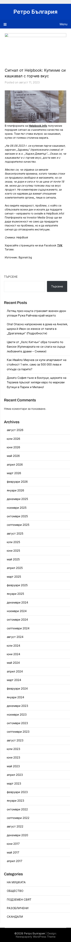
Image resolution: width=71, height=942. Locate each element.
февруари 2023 (17, 792)
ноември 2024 (17, 611)
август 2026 (15, 430)
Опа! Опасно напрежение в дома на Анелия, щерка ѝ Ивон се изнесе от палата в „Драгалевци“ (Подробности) (37, 328)
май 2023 (13, 766)
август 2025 (15, 533)
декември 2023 (17, 706)
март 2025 (14, 576)
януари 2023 (15, 800)
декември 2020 (17, 835)
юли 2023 (13, 749)
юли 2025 (13, 542)
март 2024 (14, 680)
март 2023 (14, 783)
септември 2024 (18, 628)
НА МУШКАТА (16, 882)
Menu (63, 24)
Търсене (11, 276)
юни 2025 (13, 550)
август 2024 (15, 637)
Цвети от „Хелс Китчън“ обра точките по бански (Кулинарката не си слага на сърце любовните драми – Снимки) (36, 346)
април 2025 (15, 568)
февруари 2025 (17, 585)
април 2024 (15, 671)
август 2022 (15, 826)
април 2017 (14, 861)
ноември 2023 (17, 714)
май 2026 (13, 456)
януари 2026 (15, 490)
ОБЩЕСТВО (15, 891)
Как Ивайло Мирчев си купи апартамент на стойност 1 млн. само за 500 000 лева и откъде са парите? (36, 364)
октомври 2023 (17, 723)
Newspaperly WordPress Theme (35, 936)
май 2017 (13, 852)
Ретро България (35, 11)
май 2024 (13, 662)
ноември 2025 (17, 507)
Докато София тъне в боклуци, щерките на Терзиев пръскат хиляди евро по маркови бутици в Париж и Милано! (36, 382)
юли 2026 (13, 439)
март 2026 (14, 473)
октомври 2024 (17, 619)
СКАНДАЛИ (15, 916)
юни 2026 (13, 447)
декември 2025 (17, 499)
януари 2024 (15, 697)
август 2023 (15, 740)
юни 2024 (13, 654)
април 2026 (15, 464)
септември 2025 (18, 525)
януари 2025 (15, 594)
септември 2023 (18, 731)
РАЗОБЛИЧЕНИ (17, 908)
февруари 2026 (17, 481)
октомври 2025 (17, 516)
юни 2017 (13, 844)
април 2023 (15, 775)
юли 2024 (13, 645)
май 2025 (13, 559)
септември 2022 (18, 818)
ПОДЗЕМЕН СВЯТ (19, 899)
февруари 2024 (17, 688)
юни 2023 (13, 757)
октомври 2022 (17, 809)
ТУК (59, 245)
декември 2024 (17, 602)
